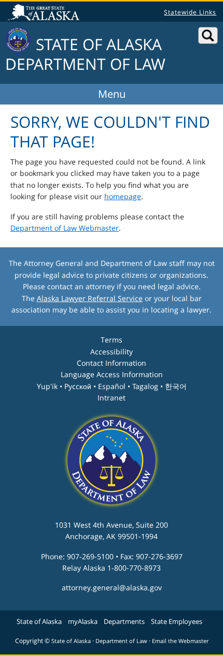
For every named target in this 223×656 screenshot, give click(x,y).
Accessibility (111, 351)
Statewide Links (190, 12)
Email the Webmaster (180, 641)
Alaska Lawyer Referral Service (90, 298)
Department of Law (121, 641)
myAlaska (82, 621)
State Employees (176, 621)
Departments (124, 621)
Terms (111, 340)
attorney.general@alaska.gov (112, 587)
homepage (122, 196)
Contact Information (111, 363)
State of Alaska (45, 13)
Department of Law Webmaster (64, 228)
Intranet (111, 397)
